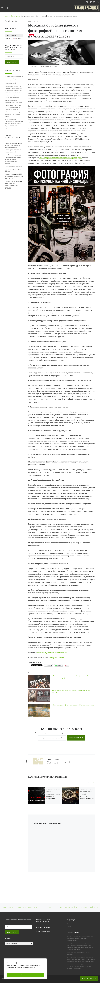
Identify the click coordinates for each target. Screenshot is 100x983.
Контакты (70, 924)
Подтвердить (25, 975)
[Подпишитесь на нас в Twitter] (94, 2)
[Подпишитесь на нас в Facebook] (87, 2)
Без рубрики (15, 16)
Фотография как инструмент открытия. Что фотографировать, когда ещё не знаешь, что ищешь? (14, 123)
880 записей (52, 763)
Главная (7, 16)
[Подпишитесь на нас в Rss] (98, 2)
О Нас (69, 926)
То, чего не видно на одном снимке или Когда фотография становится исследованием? (14, 80)
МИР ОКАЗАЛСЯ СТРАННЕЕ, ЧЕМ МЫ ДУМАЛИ (14, 176)
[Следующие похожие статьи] (93, 782)
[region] (25, 968)
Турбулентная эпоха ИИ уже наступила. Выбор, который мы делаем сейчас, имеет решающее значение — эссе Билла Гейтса (13, 111)
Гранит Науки (33, 66)
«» (60, 158)
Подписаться (76, 738)
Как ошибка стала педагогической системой (13, 101)
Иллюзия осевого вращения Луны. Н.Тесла (13, 169)
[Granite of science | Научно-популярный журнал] (86, 7)
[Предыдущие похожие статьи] (88, 782)
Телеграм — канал (56, 658)
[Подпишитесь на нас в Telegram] (91, 2)
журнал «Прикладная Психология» (52, 653)
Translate (19, 38)
